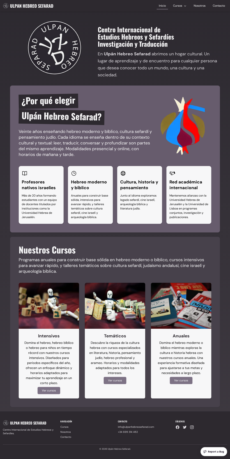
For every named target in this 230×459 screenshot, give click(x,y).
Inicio (162, 6)
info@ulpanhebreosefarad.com (136, 426)
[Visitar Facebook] (177, 427)
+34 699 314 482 (128, 431)
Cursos (178, 6)
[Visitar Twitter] (185, 427)
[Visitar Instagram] (192, 427)
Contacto (219, 6)
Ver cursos (49, 390)
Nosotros (200, 6)
